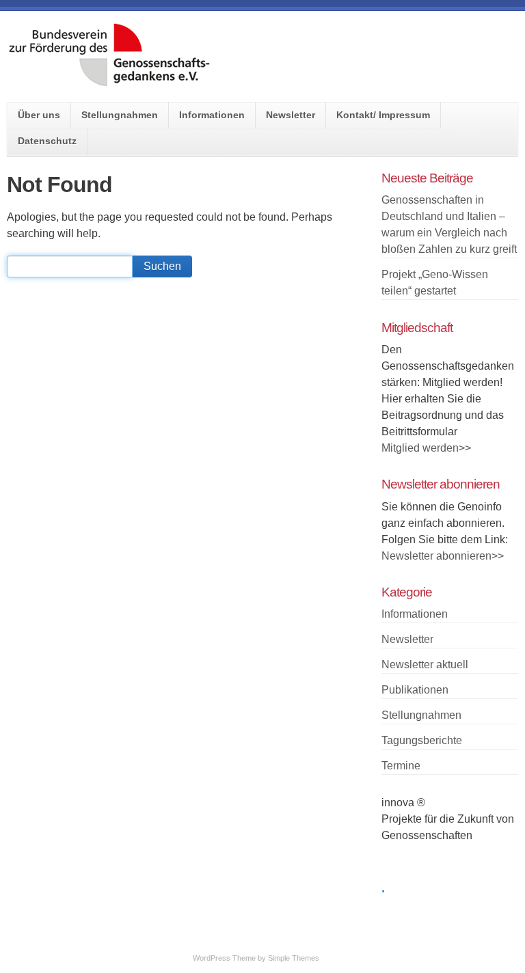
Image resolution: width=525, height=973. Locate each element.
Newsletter (290, 114)
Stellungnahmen (119, 114)
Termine (400, 765)
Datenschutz (47, 140)
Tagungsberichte (421, 740)
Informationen (212, 114)
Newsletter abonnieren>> (442, 556)
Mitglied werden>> (426, 448)
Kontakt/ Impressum (383, 114)
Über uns (39, 114)
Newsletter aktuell (424, 664)
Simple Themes (293, 958)
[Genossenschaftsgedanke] (109, 82)
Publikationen (414, 690)
